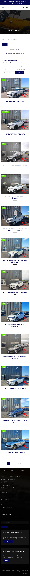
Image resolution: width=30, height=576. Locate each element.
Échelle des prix (5, 39)
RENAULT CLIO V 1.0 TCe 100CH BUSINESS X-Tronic (15, 421)
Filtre (5, 44)
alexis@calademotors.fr (21, 1)
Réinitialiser (19, 72)
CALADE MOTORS (15, 570)
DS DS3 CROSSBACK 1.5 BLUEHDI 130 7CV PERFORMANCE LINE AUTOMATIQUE (15, 133)
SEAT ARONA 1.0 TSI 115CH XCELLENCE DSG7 (15, 293)
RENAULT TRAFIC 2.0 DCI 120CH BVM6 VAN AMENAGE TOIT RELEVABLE (15, 229)
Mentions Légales (7, 499)
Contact (5, 497)
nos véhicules (8, 541)
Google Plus (22, 470)
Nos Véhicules (6, 502)
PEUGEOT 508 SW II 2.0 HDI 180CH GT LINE (15, 389)
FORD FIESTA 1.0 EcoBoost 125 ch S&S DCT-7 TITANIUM (15, 357)
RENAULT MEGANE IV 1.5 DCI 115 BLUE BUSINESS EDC (15, 325)
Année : (8, 62)
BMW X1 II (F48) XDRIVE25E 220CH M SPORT (15, 165)
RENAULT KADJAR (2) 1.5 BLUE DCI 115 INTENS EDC (15, 197)
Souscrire (5, 527)
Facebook (4, 470)
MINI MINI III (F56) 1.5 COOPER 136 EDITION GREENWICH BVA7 (15, 261)
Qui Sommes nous (7, 507)
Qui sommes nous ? (24, 572)
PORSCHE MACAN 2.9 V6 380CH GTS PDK (15, 101)
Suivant (20, 463)
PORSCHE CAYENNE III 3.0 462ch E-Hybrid (15, 452)
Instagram (11, 470)
